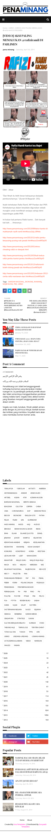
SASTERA (32, 605)
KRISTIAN (41, 551)
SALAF (23, 605)
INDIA (38, 529)
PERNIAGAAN (9, 591)
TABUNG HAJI (9, 627)
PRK (34, 596)
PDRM (15, 582)
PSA (5, 600)
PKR (15, 284)
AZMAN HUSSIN (36, 497)
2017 (26, 696)
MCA (14, 565)
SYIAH (41, 623)
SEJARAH (37, 609)
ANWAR (24, 493)
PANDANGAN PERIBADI (13, 578)
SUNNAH (32, 623)
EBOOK (7, 515)
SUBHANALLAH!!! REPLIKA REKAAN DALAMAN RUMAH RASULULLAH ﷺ (31, 770)
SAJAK (15, 605)
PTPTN (13, 600)
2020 (26, 682)
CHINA (38, 506)
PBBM (6, 582)
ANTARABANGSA (10, 493)
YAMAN (17, 645)
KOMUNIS (8, 551)
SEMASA (7, 614)
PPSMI (26, 596)
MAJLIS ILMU (21, 560)
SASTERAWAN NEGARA (13, 609)
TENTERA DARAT (37, 627)
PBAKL (41, 578)
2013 (26, 715)
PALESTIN (16, 574)
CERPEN (29, 506)
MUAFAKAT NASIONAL (13, 569)
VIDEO (28, 641)
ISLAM (14, 533)
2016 (26, 701)
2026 (26, 653)
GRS (22, 520)
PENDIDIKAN (9, 587)
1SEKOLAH (21, 488)
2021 (26, 677)
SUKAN (31, 618)
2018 (26, 691)
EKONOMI (29, 282)
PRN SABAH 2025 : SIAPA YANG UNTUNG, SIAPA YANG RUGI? (28, 340)
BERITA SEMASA (30, 502)
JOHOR (16, 538)
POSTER (17, 596)
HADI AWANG (9, 524)
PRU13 (41, 596)
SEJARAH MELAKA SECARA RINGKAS (27, 805)
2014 (26, 710)
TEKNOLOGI (23, 627)
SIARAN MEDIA (31, 614)
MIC (42, 565)
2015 (26, 705)
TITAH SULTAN (10, 632)
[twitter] (37, 736)
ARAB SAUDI (35, 493)
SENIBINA (18, 614)
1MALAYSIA (8, 488)
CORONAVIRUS (18, 511)
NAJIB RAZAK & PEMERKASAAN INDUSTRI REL (28, 351)
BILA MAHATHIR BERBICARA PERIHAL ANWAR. (28, 793)
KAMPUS (26, 538)
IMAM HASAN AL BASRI (23, 529)
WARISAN (38, 641)
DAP (28, 511)
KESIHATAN (8, 547)
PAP (27, 578)
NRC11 (6, 574)
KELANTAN (37, 538)
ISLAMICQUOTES (27, 533)
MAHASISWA (32, 556)
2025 (26, 658)
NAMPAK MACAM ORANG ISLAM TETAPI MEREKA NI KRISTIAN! (30, 759)
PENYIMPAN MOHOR (25, 587)
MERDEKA (33, 565)
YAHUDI (7, 645)
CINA (6, 511)
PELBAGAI (40, 582)
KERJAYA (27, 542)
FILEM (15, 520)
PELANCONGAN (27, 582)
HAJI (28, 524)
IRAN (6, 533)
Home (5, 28)
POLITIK (7, 596)
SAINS (6, 605)
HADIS (20, 524)
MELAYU (23, 565)
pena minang (8, 49)
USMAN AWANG (38, 636)
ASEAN (16, 497)
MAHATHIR (8, 560)
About (29, 820)
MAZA (6, 565)
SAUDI (27, 609)
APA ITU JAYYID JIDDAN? (26, 781)
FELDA (6, 520)
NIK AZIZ (42, 569)
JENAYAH (7, 538)
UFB (38, 632)
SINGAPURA (8, 618)
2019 (26, 686)
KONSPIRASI (20, 551)
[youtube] (37, 741)
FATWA (41, 515)
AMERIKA (42, 488)
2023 (26, 667)
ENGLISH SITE (30, 515)
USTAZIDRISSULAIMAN (13, 641)
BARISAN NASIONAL (16, 282)
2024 (26, 663)
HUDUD (37, 524)
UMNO (11, 28)
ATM (25, 497)
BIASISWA (8, 506)
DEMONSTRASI (40, 511)
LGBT (21, 556)
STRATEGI (21, 618)
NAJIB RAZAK (8, 284)
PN (39, 591)
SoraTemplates (20, 824)
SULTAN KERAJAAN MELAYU (14, 623)
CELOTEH (19, 506)
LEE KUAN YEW (9, 556)
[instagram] (14, 741)
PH (19, 591)
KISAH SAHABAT (34, 547)
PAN (25, 574)
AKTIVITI (31, 488)
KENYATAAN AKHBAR (12, 542)
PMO (32, 591)
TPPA (31, 632)
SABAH (36, 600)
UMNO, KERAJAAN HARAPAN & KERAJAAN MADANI (28, 328)
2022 (26, 672)
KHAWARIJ (38, 282)
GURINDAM (32, 520)
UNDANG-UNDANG (20, 636)
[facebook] (14, 736)
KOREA (31, 551)
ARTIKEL (7, 497)
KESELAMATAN (38, 542)
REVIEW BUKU (25, 600)
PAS (33, 578)
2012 (26, 720)
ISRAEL (39, 533)
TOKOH (22, 632)
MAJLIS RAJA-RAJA (37, 560)
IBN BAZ (7, 529)
